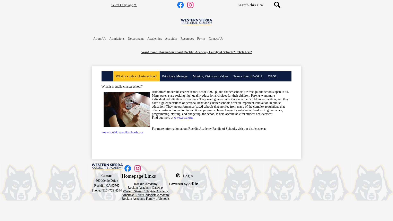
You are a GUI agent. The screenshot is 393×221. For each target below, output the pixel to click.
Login (184, 176)
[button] (100, 38)
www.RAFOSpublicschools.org (122, 132)
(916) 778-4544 (112, 190)
